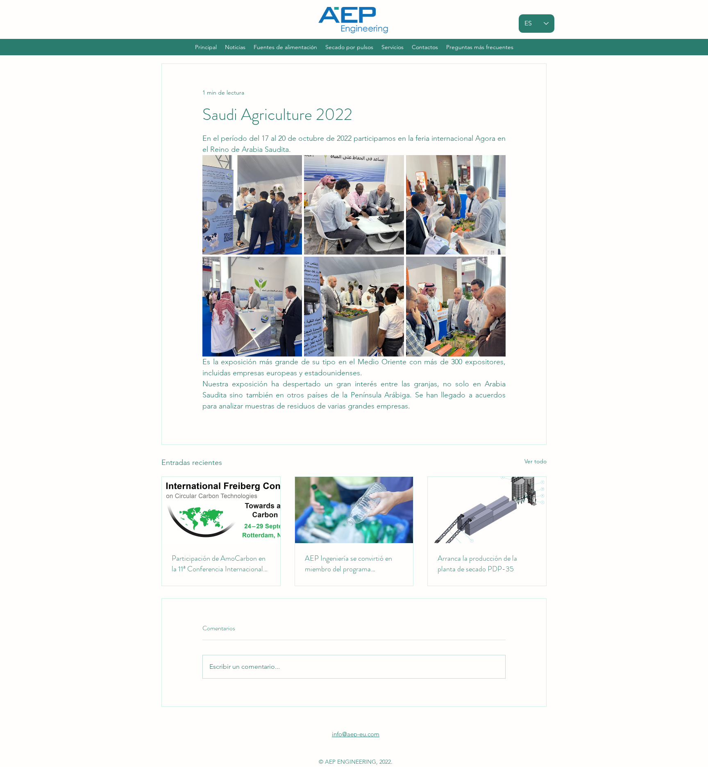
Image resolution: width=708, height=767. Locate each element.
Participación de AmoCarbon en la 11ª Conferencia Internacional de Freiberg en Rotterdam (219, 563)
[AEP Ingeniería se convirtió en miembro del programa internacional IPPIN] (354, 510)
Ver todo (535, 461)
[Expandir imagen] (252, 205)
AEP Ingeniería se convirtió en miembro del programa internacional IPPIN (348, 563)
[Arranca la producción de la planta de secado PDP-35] (487, 510)
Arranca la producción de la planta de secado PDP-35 (477, 563)
